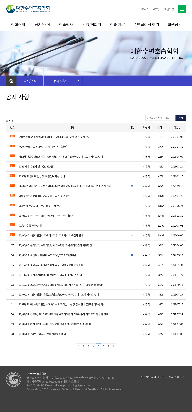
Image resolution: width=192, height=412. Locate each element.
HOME (144, 9)
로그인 (156, 9)
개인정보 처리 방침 (151, 377)
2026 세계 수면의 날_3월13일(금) (36, 166)
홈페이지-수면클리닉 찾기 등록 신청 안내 (40, 206)
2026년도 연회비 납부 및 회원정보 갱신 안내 (42, 176)
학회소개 (18, 24)
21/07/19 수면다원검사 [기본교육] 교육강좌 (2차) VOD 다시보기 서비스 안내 (59, 294)
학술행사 (66, 24)
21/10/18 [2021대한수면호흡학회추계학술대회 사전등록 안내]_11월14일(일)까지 (61, 285)
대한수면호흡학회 (28, 8)
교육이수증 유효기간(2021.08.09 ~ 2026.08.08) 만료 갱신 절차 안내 (54, 137)
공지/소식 (42, 24)
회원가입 (169, 9)
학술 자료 (117, 24)
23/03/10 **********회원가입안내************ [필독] (46, 215)
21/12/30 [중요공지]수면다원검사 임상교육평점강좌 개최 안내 (51, 265)
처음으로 (11, 81)
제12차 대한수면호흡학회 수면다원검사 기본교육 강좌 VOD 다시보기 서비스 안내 (61, 156)
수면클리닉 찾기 (146, 24)
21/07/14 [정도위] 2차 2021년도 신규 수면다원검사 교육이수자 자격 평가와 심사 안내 (63, 314)
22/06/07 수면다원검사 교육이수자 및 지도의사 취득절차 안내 (51, 235)
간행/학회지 (91, 24)
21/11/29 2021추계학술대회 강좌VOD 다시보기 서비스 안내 (50, 275)
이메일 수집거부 (175, 377)
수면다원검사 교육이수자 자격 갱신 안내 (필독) (43, 146)
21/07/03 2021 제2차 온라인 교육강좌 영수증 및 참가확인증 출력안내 (55, 324)
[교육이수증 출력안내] (30, 225)
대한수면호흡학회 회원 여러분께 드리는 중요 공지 (44, 196)
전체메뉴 (182, 9)
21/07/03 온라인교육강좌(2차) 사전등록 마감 (42, 334)
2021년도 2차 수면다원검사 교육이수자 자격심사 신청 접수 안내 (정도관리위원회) (61, 304)
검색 (181, 117)
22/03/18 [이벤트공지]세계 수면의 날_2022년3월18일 (47, 255)
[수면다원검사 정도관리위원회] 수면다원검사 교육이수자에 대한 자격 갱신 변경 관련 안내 (65, 186)
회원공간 (175, 24)
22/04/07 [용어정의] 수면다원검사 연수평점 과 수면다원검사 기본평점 (55, 245)
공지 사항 (59, 80)
